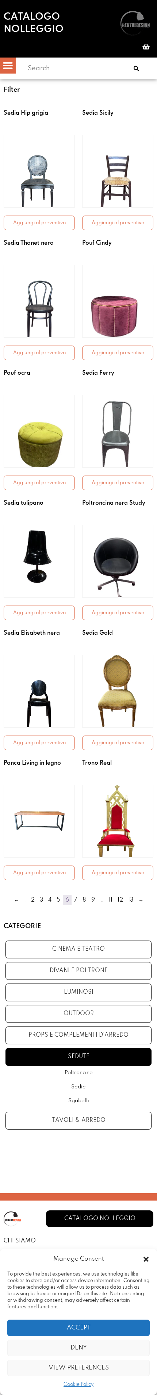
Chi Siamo (20, 1241)
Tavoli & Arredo (79, 1120)
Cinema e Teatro (78, 949)
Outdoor (79, 1014)
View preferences (79, 1368)
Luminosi (78, 992)
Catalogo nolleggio (34, 23)
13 (130, 900)
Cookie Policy (78, 1384)
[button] (146, 1259)
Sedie (78, 1086)
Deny (78, 1348)
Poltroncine (79, 1072)
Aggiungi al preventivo (39, 223)
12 (120, 900)
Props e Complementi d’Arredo (78, 1035)
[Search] (136, 68)
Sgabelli (78, 1100)
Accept (79, 1328)
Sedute (78, 1057)
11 (110, 900)
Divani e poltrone (79, 971)
